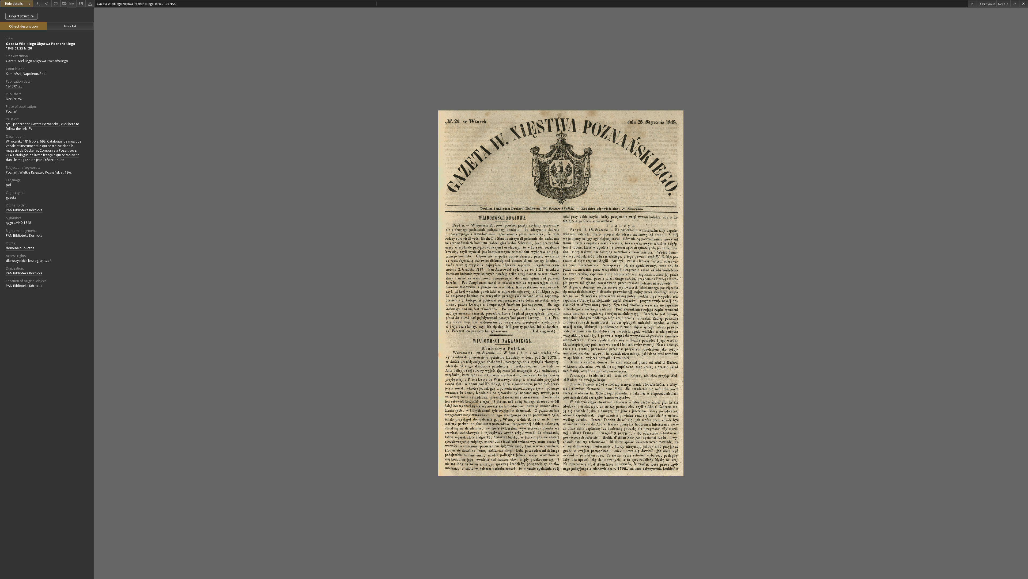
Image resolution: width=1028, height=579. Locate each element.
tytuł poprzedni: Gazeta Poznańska (32, 124)
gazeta (11, 197)
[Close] (1023, 3)
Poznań (11, 111)
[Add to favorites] (56, 3)
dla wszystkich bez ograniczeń (28, 260)
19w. (68, 172)
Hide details (14, 3)
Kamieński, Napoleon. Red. (26, 73)
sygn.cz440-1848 (18, 222)
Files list (70, 26)
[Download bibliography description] (71, 3)
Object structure (21, 16)
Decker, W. (14, 99)
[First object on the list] (972, 3)
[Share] (46, 3)
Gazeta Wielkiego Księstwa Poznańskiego (37, 61)
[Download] (37, 3)
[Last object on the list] (1014, 3)
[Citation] (80, 3)
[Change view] (64, 3)
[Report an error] (90, 3)
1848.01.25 (14, 86)
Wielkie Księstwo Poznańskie (41, 172)
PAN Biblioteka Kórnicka (24, 210)
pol (8, 185)
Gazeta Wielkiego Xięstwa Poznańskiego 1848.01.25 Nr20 (40, 46)
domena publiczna (20, 248)
